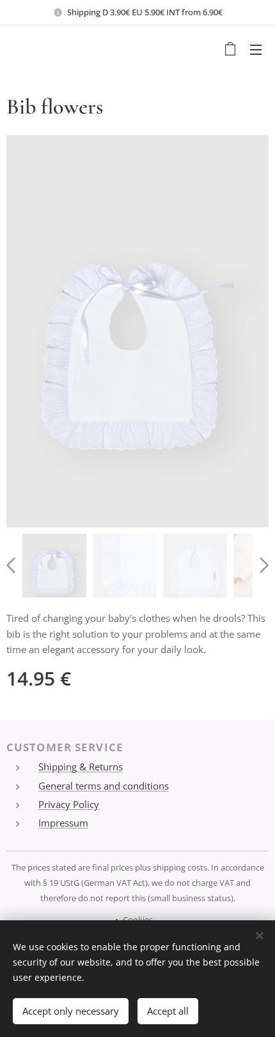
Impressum (63, 822)
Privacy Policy (68, 804)
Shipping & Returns (80, 766)
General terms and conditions (103, 785)
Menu (256, 49)
